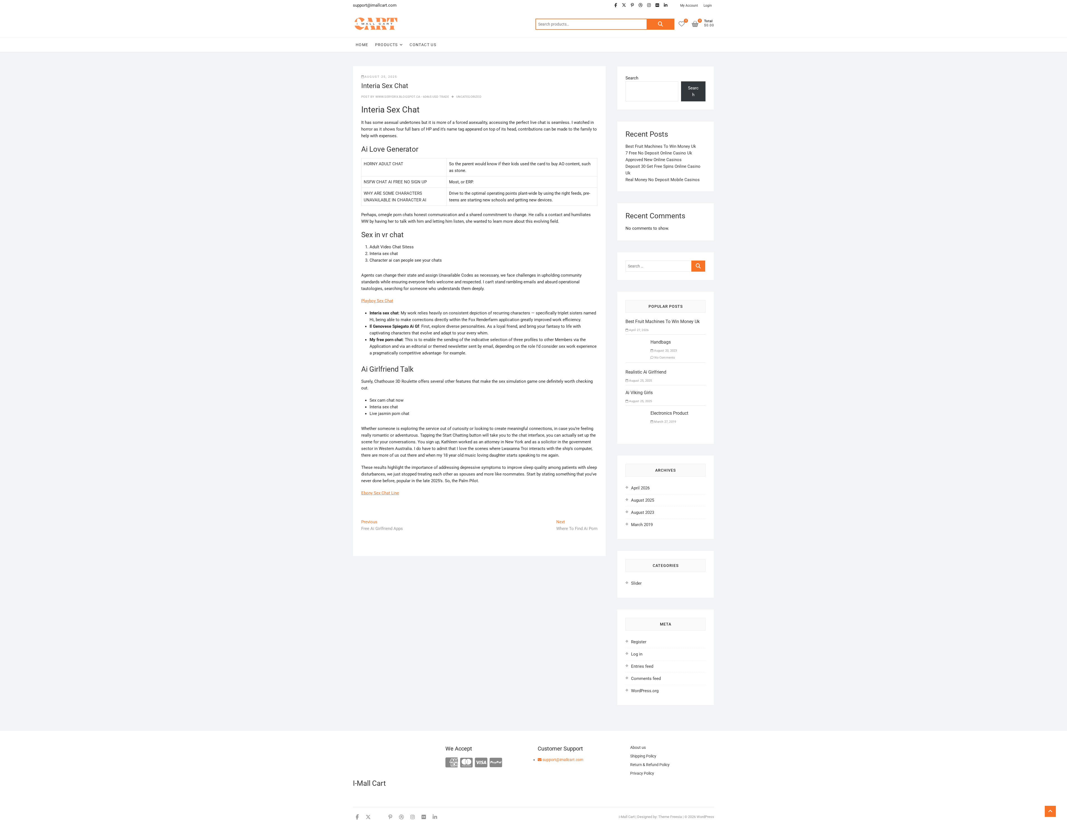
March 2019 (642, 524)
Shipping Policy (643, 756)
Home (362, 44)
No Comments (664, 357)
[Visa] (481, 762)
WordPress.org (645, 690)
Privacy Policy (642, 773)
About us (638, 747)
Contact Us (423, 44)
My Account (689, 5)
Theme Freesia (670, 817)
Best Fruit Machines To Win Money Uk (660, 146)
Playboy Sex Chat (377, 300)
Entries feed (642, 666)
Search (660, 24)
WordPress (705, 817)
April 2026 (640, 488)
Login (708, 5)
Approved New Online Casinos (653, 159)
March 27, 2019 (664, 422)
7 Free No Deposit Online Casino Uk (658, 153)
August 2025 (642, 500)
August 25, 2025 (381, 77)
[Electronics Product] (635, 413)
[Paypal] (496, 762)
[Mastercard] (466, 762)
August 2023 (642, 512)
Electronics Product (669, 413)
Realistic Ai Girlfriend (645, 372)
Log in (636, 654)
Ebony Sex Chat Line (380, 493)
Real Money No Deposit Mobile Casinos (662, 179)
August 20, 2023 (665, 350)
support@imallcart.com (562, 759)
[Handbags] (635, 342)
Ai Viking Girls (639, 392)
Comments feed (646, 678)
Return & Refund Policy (650, 764)
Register (638, 641)
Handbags (660, 342)
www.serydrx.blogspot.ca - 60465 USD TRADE (411, 97)
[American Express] (451, 762)
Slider (636, 583)
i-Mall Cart (627, 817)
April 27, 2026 (638, 330)
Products (386, 44)
